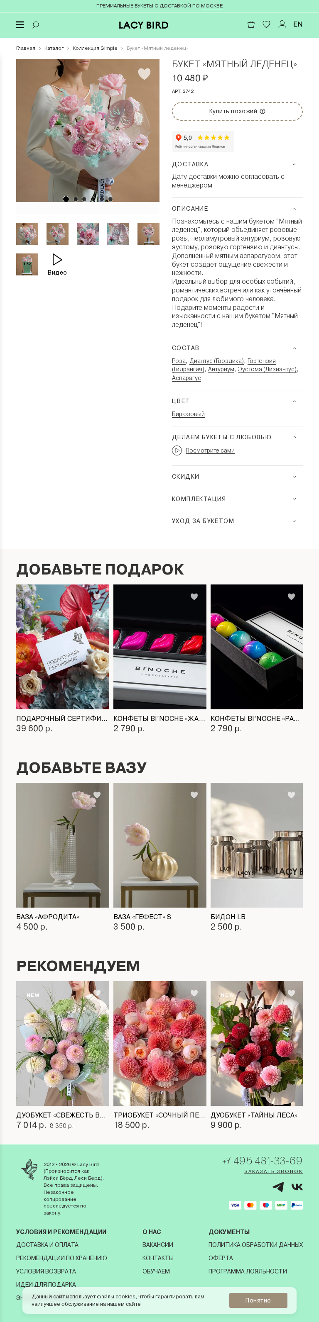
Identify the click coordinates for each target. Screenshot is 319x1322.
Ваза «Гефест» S (142, 917)
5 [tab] (101, 199)
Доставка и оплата (47, 1245)
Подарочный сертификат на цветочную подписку (62, 719)
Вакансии (157, 1245)
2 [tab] (75, 199)
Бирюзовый (188, 414)
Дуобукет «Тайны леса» (254, 1115)
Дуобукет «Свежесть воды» (62, 1115)
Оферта (221, 1258)
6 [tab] (110, 199)
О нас (151, 1232)
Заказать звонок (273, 1171)
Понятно (258, 1300)
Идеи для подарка (46, 1284)
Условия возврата (46, 1271)
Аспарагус (186, 378)
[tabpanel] (88, 130)
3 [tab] (84, 199)
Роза (179, 361)
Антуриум (221, 369)
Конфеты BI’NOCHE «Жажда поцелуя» (159, 719)
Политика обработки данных (256, 1245)
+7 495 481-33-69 (262, 1161)
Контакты (158, 1258)
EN (298, 24)
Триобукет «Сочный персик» (159, 1115)
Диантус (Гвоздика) (216, 361)
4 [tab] (93, 199)
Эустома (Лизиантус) (267, 369)
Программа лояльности (248, 1271)
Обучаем (156, 1271)
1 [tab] (66, 199)
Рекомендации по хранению (61, 1258)
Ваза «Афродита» (47, 917)
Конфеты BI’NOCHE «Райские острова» (257, 719)
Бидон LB (228, 917)
